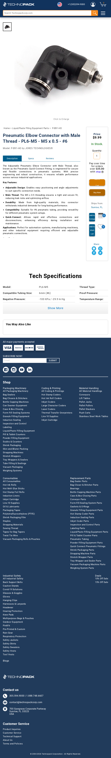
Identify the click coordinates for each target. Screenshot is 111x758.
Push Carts (84, 412)
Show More (55, 308)
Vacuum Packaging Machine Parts (87, 564)
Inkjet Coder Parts (79, 521)
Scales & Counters (12, 441)
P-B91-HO (57, 128)
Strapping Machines (13, 452)
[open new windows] (94, 248)
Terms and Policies (13, 743)
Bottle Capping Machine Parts (85, 492)
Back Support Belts (13, 582)
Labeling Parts (77, 528)
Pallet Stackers (87, 409)
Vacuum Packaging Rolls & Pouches (21, 539)
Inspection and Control (14, 423)
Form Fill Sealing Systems (16, 412)
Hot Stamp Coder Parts (82, 514)
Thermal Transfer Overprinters (56, 412)
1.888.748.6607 (34, 696)
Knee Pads (8, 614)
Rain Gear (8, 632)
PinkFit (6, 625)
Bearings (74, 488)
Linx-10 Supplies (49, 416)
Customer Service (12, 733)
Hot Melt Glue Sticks (13, 488)
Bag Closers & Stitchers (15, 398)
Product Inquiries (12, 729)
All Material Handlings (90, 391)
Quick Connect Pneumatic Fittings (87, 546)
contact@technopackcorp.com (25, 702)
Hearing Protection (12, 611)
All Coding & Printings (52, 391)
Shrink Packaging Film (14, 517)
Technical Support (12, 736)
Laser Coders (48, 409)
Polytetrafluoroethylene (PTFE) (19, 514)
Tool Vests (8, 654)
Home (7, 128)
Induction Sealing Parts (82, 517)
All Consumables (12, 481)
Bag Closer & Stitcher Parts (84, 485)
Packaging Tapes (11, 510)
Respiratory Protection (14, 636)
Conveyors (84, 394)
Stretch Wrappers (12, 456)
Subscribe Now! (12, 356)
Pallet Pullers (86, 405)
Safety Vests (9, 651)
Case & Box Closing (13, 409)
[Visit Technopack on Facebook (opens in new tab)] (6, 370)
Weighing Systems (12, 470)
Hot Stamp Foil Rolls (13, 492)
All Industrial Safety (13, 578)
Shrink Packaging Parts (82, 550)
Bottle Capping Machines (16, 402)
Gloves (6, 596)
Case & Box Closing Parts (83, 495)
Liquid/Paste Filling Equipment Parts (30, 128)
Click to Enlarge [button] (61, 119)
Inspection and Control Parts (85, 524)
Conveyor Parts (78, 499)
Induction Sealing (12, 420)
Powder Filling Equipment (16, 438)
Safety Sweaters (11, 647)
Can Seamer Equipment (15, 405)
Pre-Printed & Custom (14, 629)
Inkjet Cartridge (49, 420)
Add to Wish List (92, 230)
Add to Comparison (92, 217)
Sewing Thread (10, 528)
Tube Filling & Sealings (14, 463)
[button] (59, 4)
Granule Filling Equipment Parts (86, 510)
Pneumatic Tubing (79, 539)
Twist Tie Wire (10, 535)
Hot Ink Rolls (9, 485)
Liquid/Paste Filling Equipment (19, 431)
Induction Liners (11, 495)
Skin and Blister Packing (15, 449)
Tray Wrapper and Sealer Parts (85, 561)
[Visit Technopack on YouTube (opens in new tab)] (22, 370)
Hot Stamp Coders (51, 394)
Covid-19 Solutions (12, 589)
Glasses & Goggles (12, 593)
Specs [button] (31, 158)
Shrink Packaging (12, 445)
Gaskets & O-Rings (79, 506)
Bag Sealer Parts (78, 481)
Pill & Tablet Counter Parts (84, 535)
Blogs (6, 661)
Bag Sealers (9, 394)
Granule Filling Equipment (16, 416)
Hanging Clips (10, 600)
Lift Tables (84, 398)
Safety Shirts (9, 643)
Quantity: (97, 150)
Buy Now (97, 192)
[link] (93, 4)
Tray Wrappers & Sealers (15, 459)
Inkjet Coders (48, 402)
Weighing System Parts (82, 568)
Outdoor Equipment (13, 622)
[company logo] (19, 4)
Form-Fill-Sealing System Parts (86, 503)
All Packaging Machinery (15, 391)
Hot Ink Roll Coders (51, 398)
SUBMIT (53, 360)
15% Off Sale (101, 582)
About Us (7, 740)
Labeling (7, 427)
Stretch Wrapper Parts (81, 557)
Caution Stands (11, 586)
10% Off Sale (101, 578)
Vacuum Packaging (13, 467)
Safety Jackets (10, 640)
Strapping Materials (13, 524)
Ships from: (97, 205)
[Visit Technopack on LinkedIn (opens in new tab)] (30, 370)
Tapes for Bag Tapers (14, 532)
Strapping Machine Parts (83, 553)
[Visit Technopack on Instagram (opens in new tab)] (14, 370)
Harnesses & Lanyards (14, 604)
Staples (7, 521)
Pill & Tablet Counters (14, 434)
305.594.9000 (16, 696)
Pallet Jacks (85, 402)
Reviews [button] (50, 158)
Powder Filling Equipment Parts (86, 542)
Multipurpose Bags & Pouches (18, 618)
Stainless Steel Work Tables (93, 416)
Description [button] (12, 158)
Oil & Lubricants (11, 506)
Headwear (8, 607)
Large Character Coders (53, 405)
